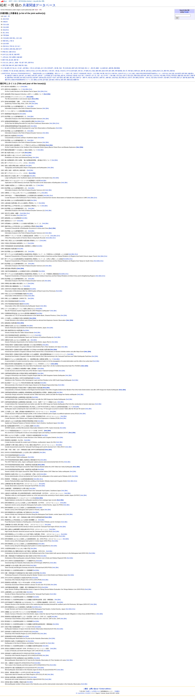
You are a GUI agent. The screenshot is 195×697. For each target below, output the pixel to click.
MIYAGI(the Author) (25, 1)
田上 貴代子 (128, 77)
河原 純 (90, 77)
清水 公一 (87, 68)
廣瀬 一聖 (18, 62)
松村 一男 (7, 16)
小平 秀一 (106, 75)
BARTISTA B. (6, 73)
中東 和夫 (114, 73)
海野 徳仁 (109, 77)
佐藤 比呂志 (12, 52)
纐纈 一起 (99, 68)
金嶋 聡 (154, 71)
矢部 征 (148, 77)
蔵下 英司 (24, 62)
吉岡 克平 (34, 75)
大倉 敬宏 (6, 49)
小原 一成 (99, 75)
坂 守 (52, 75)
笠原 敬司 (166, 77)
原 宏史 (32, 71)
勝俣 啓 (15, 75)
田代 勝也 (136, 77)
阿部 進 (57, 79)
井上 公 (126, 73)
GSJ (15, 1)
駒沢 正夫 (160, 71)
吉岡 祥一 (41, 75)
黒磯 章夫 (76, 79)
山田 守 (124, 75)
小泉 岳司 (51, 71)
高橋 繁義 (117, 68)
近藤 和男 (17, 54)
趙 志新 (11, 60)
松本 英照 (23, 77)
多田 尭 (63, 75)
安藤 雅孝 (19, 57)
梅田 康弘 (6, 41)
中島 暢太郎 (82, 73)
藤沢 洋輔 (18, 65)
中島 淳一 (90, 73)
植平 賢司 (60, 77)
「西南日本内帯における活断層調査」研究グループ (47, 73)
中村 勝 (102, 73)
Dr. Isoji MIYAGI (80, 693)
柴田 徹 (41, 77)
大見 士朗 (19, 38)
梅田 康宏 (98, 71)
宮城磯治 (117, 691)
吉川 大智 (44, 68)
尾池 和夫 (6, 30)
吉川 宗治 (38, 71)
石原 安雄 (154, 77)
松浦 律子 (35, 77)
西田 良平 (19, 49)
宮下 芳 (94, 75)
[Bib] (25, 86)
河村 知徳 (81, 68)
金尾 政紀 (149, 71)
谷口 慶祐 (34, 79)
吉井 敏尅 (37, 68)
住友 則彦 (171, 73)
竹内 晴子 (160, 77)
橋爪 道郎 (111, 71)
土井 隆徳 (47, 75)
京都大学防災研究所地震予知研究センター (148, 73)
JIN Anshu (14, 73)
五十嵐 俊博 (5, 68)
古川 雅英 (28, 75)
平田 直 (11, 46)
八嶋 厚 (27, 71)
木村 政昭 (16, 77)
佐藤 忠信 (22, 71)
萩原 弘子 (179, 77)
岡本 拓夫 (6, 46)
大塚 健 (74, 75)
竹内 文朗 (6, 24)
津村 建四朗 (118, 71)
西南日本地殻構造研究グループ (20, 79)
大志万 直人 (81, 75)
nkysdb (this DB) (38, 1)
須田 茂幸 (63, 79)
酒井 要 (143, 71)
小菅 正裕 (119, 75)
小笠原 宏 (63, 71)
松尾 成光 (68, 68)
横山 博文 (73, 77)
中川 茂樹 (96, 73)
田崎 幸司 (11, 65)
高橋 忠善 (70, 79)
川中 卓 (68, 71)
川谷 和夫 (156, 75)
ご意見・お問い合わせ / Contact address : (97, 689)
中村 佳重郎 (12, 57)
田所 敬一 (142, 77)
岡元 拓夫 (130, 75)
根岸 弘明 (74, 68)
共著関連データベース (39, 5)
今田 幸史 (165, 73)
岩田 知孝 (143, 75)
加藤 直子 (10, 75)
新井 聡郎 (74, 71)
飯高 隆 (111, 68)
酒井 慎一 (17, 60)
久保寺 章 (121, 73)
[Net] (22, 86)
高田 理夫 (166, 71)
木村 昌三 (81, 71)
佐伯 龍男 (178, 73)
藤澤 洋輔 (191, 77)
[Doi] (30, 89)
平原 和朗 (162, 75)
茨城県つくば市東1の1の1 (93, 691)
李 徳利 (86, 71)
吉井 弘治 (5, 54)
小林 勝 (56, 68)
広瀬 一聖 (62, 68)
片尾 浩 (11, 41)
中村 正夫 (108, 73)
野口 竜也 (24, 65)
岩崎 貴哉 (12, 49)
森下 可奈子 (52, 77)
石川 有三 (17, 46)
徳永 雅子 (187, 75)
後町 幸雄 (5, 60)
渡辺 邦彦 (6, 19)
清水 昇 (125, 71)
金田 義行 (52, 79)
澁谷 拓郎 (6, 43)
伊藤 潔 (5, 22)
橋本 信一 (79, 77)
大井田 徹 (69, 75)
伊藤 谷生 (5, 52)
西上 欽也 (6, 32)
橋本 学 (85, 77)
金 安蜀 (39, 79)
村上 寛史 (92, 71)
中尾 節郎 (6, 38)
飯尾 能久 (105, 68)
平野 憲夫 (174, 75)
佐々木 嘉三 (18, 68)
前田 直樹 (184, 73)
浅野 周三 (102, 77)
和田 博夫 (12, 38)
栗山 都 (46, 77)
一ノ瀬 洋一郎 (68, 73)
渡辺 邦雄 (121, 77)
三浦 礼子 (76, 73)
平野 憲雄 (6, 35)
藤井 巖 (185, 77)
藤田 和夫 (8, 79)
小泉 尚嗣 (112, 75)
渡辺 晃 (93, 68)
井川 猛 (12, 68)
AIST (10, 1)
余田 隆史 (26, 68)
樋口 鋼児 (66, 77)
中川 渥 (11, 71)
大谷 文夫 (5, 62)
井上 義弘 (132, 73)
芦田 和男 (173, 77)
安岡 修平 (50, 68)
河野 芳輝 (5, 65)
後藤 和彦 (180, 75)
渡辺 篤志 (115, 77)
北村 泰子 (21, 75)
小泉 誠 (57, 71)
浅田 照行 (96, 77)
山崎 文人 (11, 62)
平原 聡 (168, 75)
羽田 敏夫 (131, 71)
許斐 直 (11, 54)
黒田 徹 (172, 71)
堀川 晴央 (57, 75)
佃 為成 (16, 71)
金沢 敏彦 (45, 79)
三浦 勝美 (5, 71)
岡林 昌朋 (137, 75)
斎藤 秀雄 (10, 77)
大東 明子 (88, 75)
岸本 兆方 (150, 75)
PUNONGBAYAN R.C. (24, 73)
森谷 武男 (105, 71)
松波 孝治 (29, 77)
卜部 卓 (31, 68)
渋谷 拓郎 (6, 27)
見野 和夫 (31, 62)
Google (186, 12)
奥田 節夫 (45, 71)
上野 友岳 (5, 57)
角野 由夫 (137, 71)
